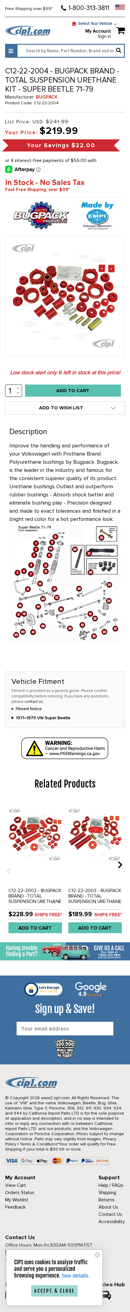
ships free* (48, 915)
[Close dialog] (97, 1255)
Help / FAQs (111, 1185)
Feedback (15, 1207)
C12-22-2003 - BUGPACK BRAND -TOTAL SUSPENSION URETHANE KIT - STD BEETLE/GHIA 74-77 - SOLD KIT (95, 901)
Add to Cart (35, 928)
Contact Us (110, 1214)
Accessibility (112, 1222)
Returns (107, 1200)
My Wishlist (16, 1200)
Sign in (104, 36)
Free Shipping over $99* (29, 8)
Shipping (107, 1193)
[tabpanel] (35, 869)
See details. (75, 1276)
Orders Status (19, 1193)
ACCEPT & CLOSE (54, 1291)
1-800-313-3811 (88, 8)
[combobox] (71, 51)
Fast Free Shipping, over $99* (37, 189)
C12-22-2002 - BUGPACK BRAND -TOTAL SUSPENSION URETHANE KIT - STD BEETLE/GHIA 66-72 (35, 901)
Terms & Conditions (38, 1144)
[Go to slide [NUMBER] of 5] (7, 864)
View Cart (15, 1185)
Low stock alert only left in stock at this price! (65, 372)
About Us (108, 1207)
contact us (33, 701)
